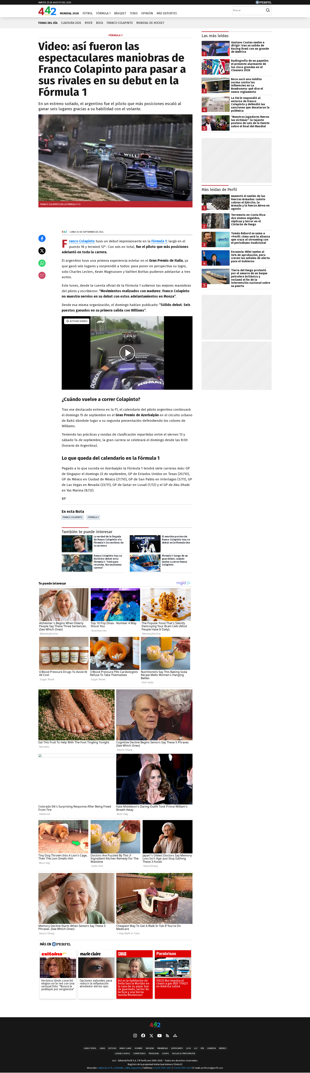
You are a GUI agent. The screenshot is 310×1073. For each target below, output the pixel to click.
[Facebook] (143, 1036)
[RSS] (167, 1036)
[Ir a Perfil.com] (263, 3)
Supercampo (177, 1048)
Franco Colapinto (120, 23)
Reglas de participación (183, 1054)
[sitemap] (175, 1036)
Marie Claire (125, 1048)
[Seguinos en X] (151, 1036)
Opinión (147, 13)
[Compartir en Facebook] (42, 238)
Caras (102, 1048)
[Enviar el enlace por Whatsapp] (42, 263)
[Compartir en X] (42, 250)
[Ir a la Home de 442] (47, 14)
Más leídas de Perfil (219, 189)
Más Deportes (167, 13)
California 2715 (105, 1068)
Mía (202, 1048)
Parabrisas (162, 1048)
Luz (196, 1048)
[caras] (134, 954)
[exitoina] (58, 954)
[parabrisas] (173, 954)
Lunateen (211, 1048)
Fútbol (88, 13)
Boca (99, 23)
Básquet (120, 13)
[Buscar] (267, 10)
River (88, 23)
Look (188, 1048)
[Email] (42, 275)
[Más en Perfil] (61, 944)
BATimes (222, 1048)
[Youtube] (159, 1036)
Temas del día (47, 23)
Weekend (150, 1048)
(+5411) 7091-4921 (162, 1068)
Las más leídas (215, 35)
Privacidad (154, 1054)
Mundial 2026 (69, 13)
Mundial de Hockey (150, 23)
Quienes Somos (122, 1054)
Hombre (138, 1048)
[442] (155, 1025)
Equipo (165, 1054)
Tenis (134, 13)
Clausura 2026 (71, 23)
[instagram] (135, 1036)
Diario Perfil (90, 1048)
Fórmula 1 (103, 13)
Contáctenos (139, 1054)
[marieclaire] (96, 954)
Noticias (112, 1048)
